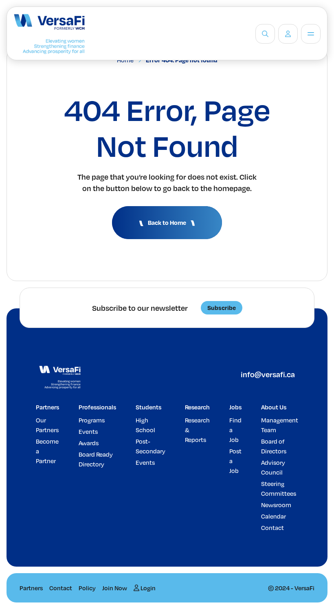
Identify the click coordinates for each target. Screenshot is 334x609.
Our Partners (47, 424)
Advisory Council (273, 467)
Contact (272, 527)
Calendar (273, 516)
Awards (89, 442)
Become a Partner (47, 451)
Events (88, 431)
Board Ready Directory (96, 459)
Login (147, 587)
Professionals (97, 407)
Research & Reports (197, 429)
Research (197, 407)
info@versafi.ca (268, 374)
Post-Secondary (150, 446)
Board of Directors (273, 446)
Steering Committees (278, 488)
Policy (87, 587)
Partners (47, 407)
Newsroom (276, 504)
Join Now (114, 587)
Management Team (279, 424)
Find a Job (235, 429)
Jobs (235, 407)
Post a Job (235, 460)
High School (145, 424)
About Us (273, 407)
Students (148, 407)
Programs (92, 420)
